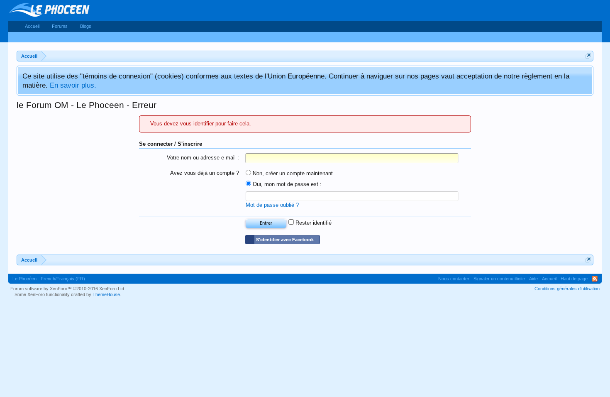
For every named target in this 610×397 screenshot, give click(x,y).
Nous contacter (453, 278)
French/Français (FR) (63, 278)
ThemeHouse (106, 294)
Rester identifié (313, 223)
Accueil (32, 26)
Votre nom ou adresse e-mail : (203, 157)
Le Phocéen (24, 278)
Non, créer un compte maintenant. (292, 173)
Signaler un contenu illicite (499, 278)
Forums (60, 26)
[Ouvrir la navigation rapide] (588, 56)
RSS (595, 279)
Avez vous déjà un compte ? (204, 173)
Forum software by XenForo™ (67, 288)
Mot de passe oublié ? (272, 205)
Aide (533, 278)
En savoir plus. (73, 85)
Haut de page (574, 278)
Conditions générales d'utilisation (567, 288)
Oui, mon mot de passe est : (286, 184)
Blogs (85, 26)
